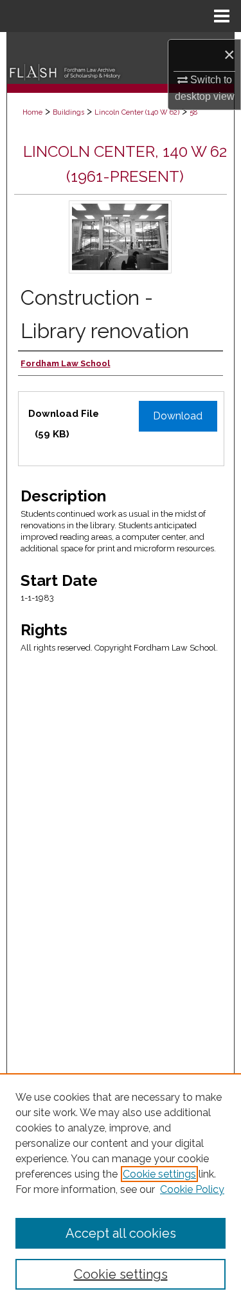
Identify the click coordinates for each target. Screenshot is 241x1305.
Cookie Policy (192, 1189)
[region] (120, 1189)
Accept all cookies (121, 1233)
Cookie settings (159, 1174)
